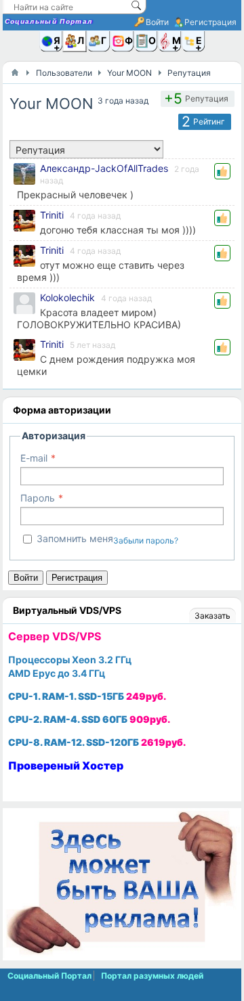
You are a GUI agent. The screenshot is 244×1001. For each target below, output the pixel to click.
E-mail (33, 458)
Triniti (52, 215)
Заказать (212, 615)
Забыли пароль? (145, 540)
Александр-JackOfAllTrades (104, 168)
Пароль (37, 498)
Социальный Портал (49, 21)
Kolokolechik (67, 297)
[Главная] (14, 72)
